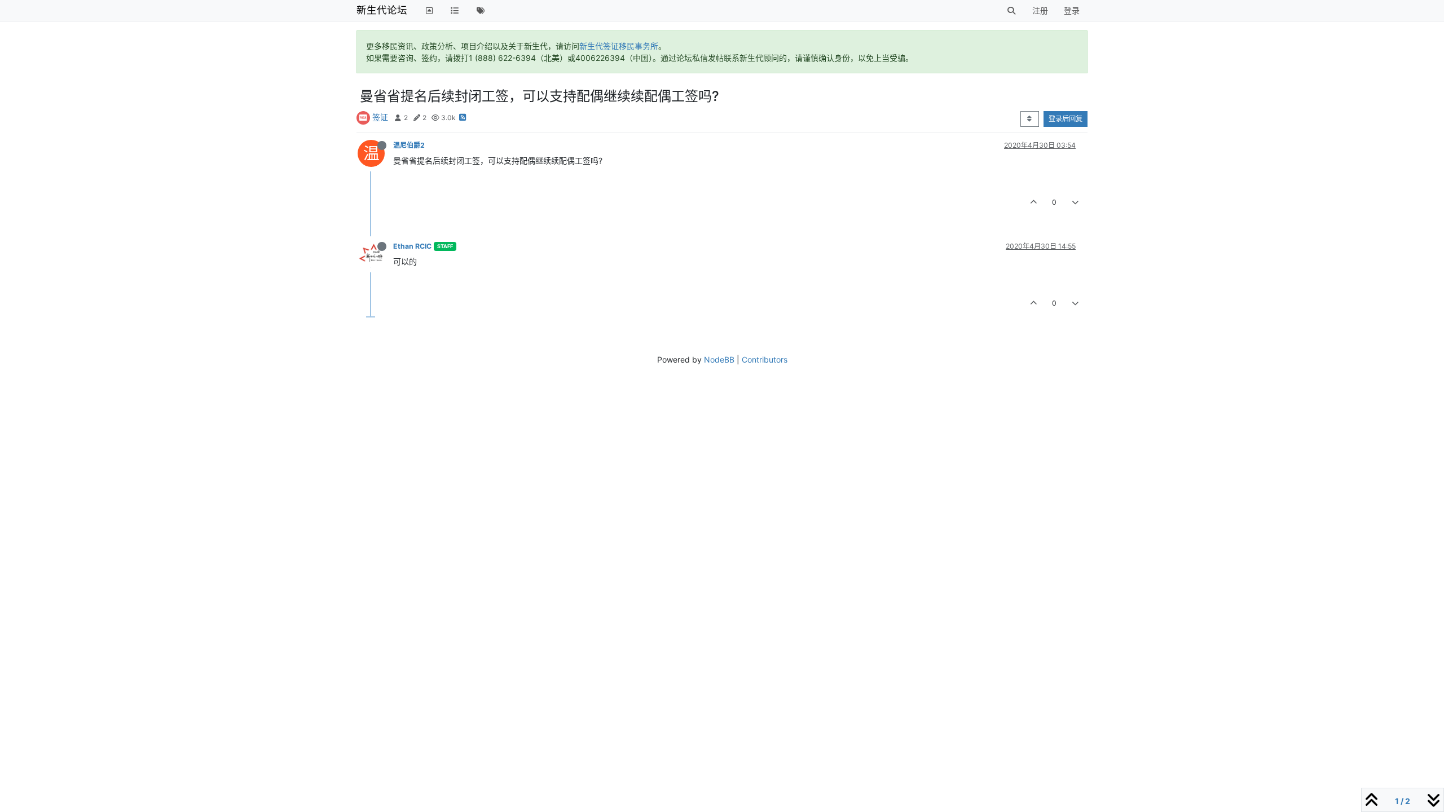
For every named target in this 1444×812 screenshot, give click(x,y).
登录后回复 (1065, 118)
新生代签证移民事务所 (618, 46)
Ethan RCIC (412, 246)
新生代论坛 (381, 10)
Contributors (764, 359)
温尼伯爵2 (409, 145)
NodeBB (719, 359)
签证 (380, 117)
